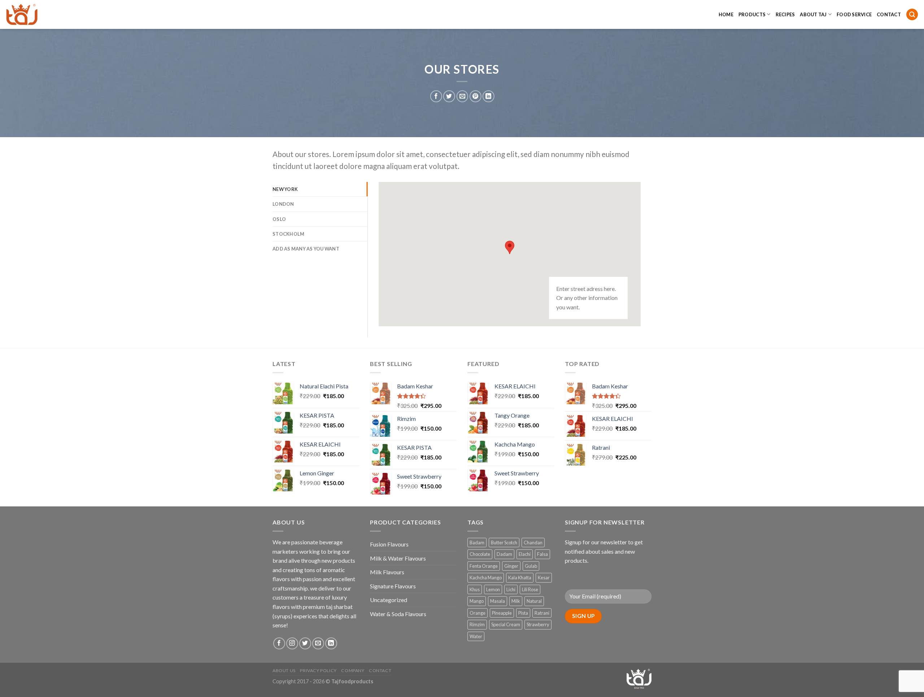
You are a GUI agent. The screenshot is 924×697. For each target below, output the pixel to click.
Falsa (542, 554)
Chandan (533, 542)
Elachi (525, 554)
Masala (497, 601)
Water (476, 636)
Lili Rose (530, 589)
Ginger (511, 566)
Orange (477, 613)
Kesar (544, 577)
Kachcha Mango (486, 577)
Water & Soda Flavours (398, 613)
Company (352, 670)
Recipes (785, 14)
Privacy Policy (318, 670)
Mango (477, 601)
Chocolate (480, 554)
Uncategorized (388, 599)
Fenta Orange (484, 566)
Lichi (510, 589)
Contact (889, 14)
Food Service (854, 14)
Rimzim (477, 624)
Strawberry (538, 624)
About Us (284, 670)
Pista (523, 613)
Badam (477, 542)
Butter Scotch (504, 542)
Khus (475, 589)
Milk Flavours (387, 572)
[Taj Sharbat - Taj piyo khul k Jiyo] (41, 14)
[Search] (912, 15)
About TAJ (813, 14)
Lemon (493, 589)
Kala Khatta (519, 577)
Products (752, 14)
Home (726, 14)
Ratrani (542, 613)
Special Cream (505, 624)
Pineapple (502, 613)
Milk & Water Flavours (398, 558)
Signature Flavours (393, 586)
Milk (515, 601)
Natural (534, 601)
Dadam (504, 554)
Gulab (531, 566)
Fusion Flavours (389, 544)
